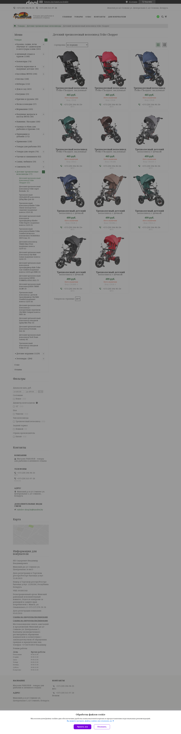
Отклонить (102, 727)
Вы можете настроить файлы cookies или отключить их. (89, 721)
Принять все (82, 727)
